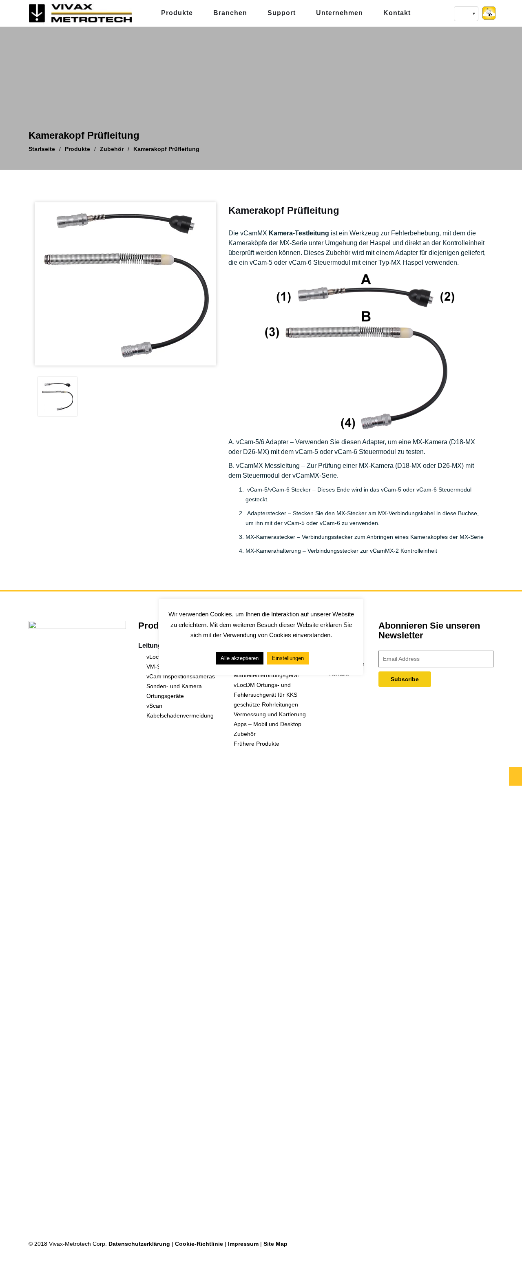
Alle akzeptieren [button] (240, 659)
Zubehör (245, 734)
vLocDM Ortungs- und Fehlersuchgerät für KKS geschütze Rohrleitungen (266, 695)
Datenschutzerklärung (139, 1243)
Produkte (177, 12)
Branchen (230, 12)
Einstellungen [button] (288, 659)
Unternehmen (339, 12)
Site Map (275, 1243)
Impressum (243, 1243)
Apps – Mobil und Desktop (267, 724)
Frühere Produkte (256, 743)
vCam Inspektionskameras (180, 676)
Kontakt (397, 12)
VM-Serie (158, 666)
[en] (466, 13)
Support (282, 12)
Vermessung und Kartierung (270, 714)
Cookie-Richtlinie (199, 1243)
